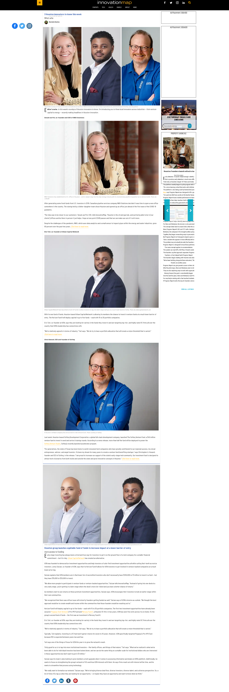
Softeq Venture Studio (52, 443)
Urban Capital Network (76, 558)
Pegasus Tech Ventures (59, 612)
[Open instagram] (177, 2)
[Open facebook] (165, 2)
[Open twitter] (171, 2)
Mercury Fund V (87, 612)
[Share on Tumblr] (68, 680)
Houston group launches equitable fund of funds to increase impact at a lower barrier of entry (87, 548)
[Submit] (189, 2)
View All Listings (187, 289)
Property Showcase (178, 133)
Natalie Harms (54, 22)
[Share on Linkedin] (61, 680)
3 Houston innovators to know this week (62, 14)
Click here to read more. (80, 226)
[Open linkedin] (183, 2)
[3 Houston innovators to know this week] (101, 66)
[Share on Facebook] (47, 680)
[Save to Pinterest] (75, 680)
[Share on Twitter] (54, 680)
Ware (164, 192)
